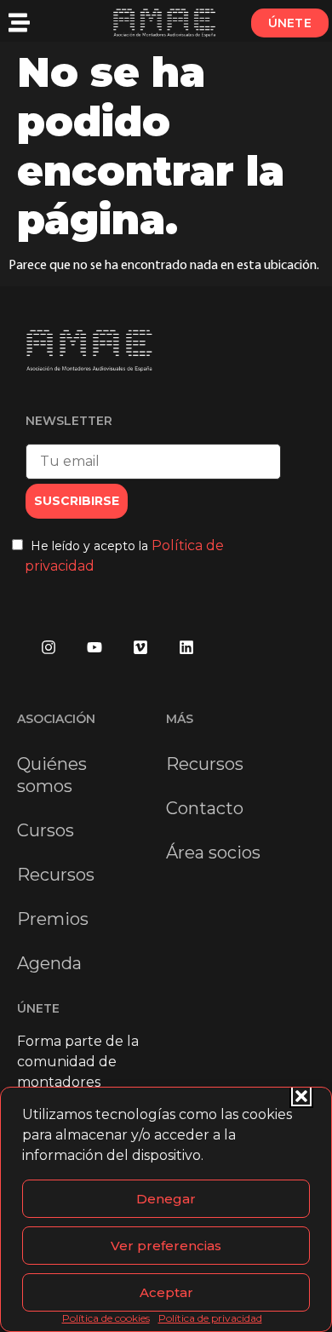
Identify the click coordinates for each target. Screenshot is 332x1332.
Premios (53, 919)
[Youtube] (94, 647)
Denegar (166, 1199)
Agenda (49, 963)
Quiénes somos (52, 775)
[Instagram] (49, 647)
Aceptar (166, 1292)
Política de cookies (106, 1318)
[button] (301, 1096)
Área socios (213, 852)
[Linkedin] (186, 647)
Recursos (55, 874)
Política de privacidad (210, 1318)
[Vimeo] (140, 647)
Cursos (45, 830)
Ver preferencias (166, 1245)
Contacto (204, 808)
